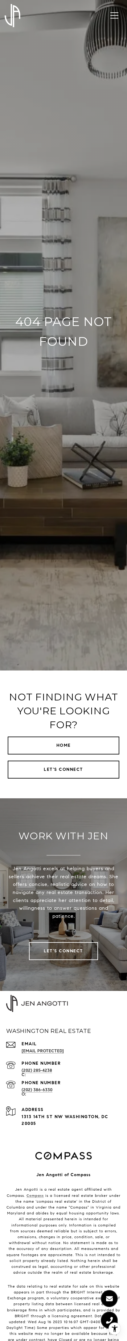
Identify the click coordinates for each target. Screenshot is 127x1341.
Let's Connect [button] (63, 769)
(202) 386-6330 (37, 1089)
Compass (35, 1195)
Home (63, 745)
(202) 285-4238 (37, 1070)
